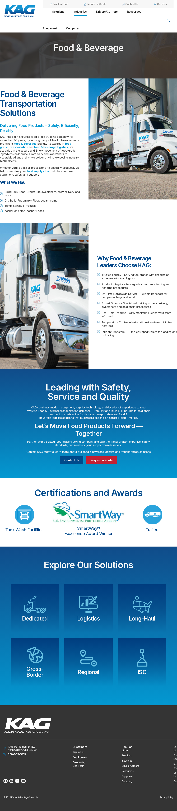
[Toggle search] (168, 20)
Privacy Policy (167, 797)
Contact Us (71, 460)
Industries (80, 11)
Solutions (58, 11)
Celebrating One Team (79, 764)
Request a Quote (102, 460)
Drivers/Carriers (107, 11)
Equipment (50, 28)
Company (72, 28)
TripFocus (78, 752)
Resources (134, 11)
